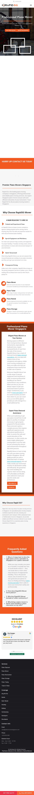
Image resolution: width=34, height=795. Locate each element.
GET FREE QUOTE (8, 793)
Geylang (4, 704)
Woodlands (5, 719)
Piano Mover (5, 671)
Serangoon (5, 715)
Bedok (3, 697)
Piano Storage (5, 678)
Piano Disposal (6, 667)
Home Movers (27, 751)
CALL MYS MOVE (26, 793)
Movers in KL (12, 751)
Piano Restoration (7, 675)
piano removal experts (14, 461)
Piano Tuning (5, 682)
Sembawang (5, 712)
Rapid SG (14, 749)
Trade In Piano (6, 686)
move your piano (17, 392)
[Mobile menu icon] (30, 5)
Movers (19, 751)
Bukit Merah (5, 701)
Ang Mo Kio (5, 693)
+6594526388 (18, 1)
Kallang (4, 708)
